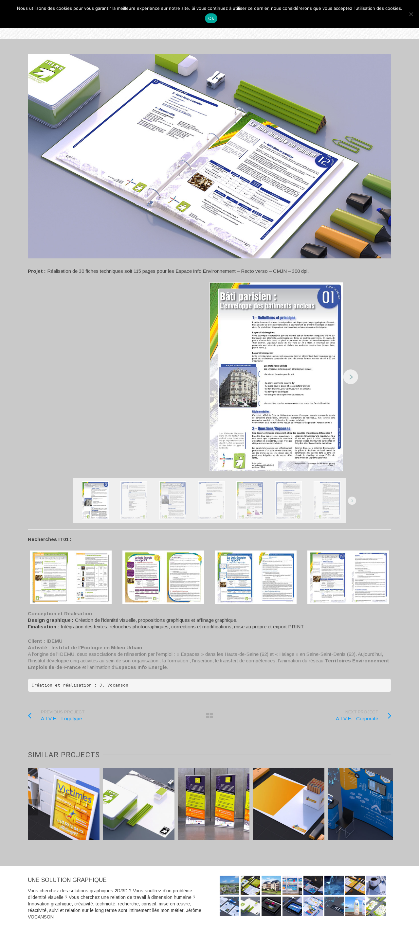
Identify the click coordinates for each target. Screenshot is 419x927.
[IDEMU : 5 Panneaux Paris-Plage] (292, 885)
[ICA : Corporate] (229, 906)
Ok (211, 18)
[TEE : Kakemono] (249, 827)
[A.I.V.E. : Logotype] (376, 885)
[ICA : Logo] (334, 906)
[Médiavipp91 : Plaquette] (355, 885)
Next (386, 807)
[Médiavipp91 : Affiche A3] (99, 822)
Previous (33, 807)
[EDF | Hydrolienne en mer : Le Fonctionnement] (334, 885)
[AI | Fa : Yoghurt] (355, 906)
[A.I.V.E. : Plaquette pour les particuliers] (313, 906)
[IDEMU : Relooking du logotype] (174, 822)
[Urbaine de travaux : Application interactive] (292, 906)
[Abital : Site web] (271, 906)
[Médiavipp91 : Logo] (324, 822)
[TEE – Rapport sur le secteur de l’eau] (250, 885)
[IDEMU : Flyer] (376, 906)
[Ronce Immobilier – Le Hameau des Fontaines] (229, 885)
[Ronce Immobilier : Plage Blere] (271, 885)
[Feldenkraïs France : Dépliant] (313, 885)
